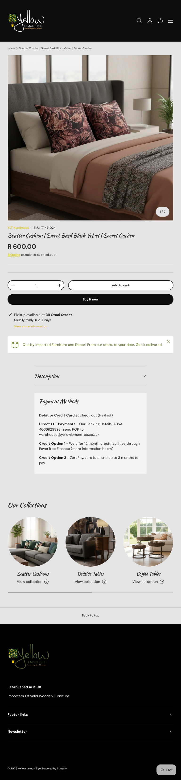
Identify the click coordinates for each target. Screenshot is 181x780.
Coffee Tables (148, 573)
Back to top (90, 615)
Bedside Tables (90, 573)
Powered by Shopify (54, 768)
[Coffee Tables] (148, 542)
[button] (160, 21)
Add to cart (120, 285)
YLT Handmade (18, 228)
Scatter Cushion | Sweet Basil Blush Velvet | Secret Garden (55, 48)
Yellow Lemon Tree (29, 768)
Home (11, 48)
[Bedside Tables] (90, 542)
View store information (30, 326)
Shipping (14, 255)
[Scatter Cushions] (33, 542)
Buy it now (91, 299)
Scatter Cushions (32, 573)
